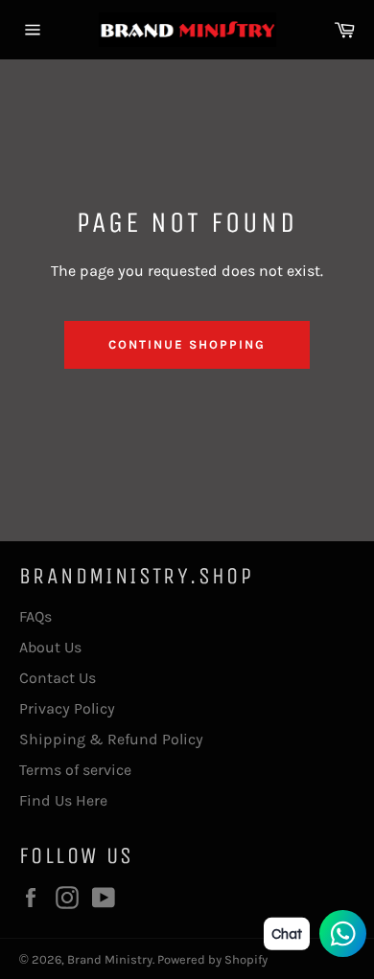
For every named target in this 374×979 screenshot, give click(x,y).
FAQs (35, 616)
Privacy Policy (67, 708)
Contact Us (57, 678)
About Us (50, 647)
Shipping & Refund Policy (111, 739)
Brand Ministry (109, 959)
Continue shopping (186, 344)
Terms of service (75, 770)
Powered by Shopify (212, 959)
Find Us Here (63, 800)
